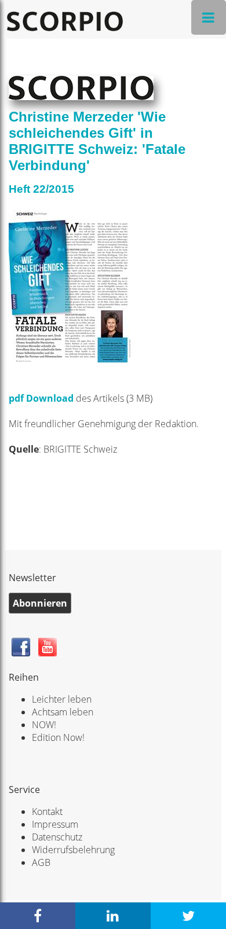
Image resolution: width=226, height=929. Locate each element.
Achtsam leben (62, 712)
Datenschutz (57, 837)
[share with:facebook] (37, 915)
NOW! (44, 724)
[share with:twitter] (188, 915)
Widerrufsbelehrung (73, 849)
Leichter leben (62, 699)
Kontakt (47, 811)
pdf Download (42, 398)
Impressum (55, 824)
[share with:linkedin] (113, 915)
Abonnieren (40, 603)
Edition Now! (58, 737)
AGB (41, 862)
